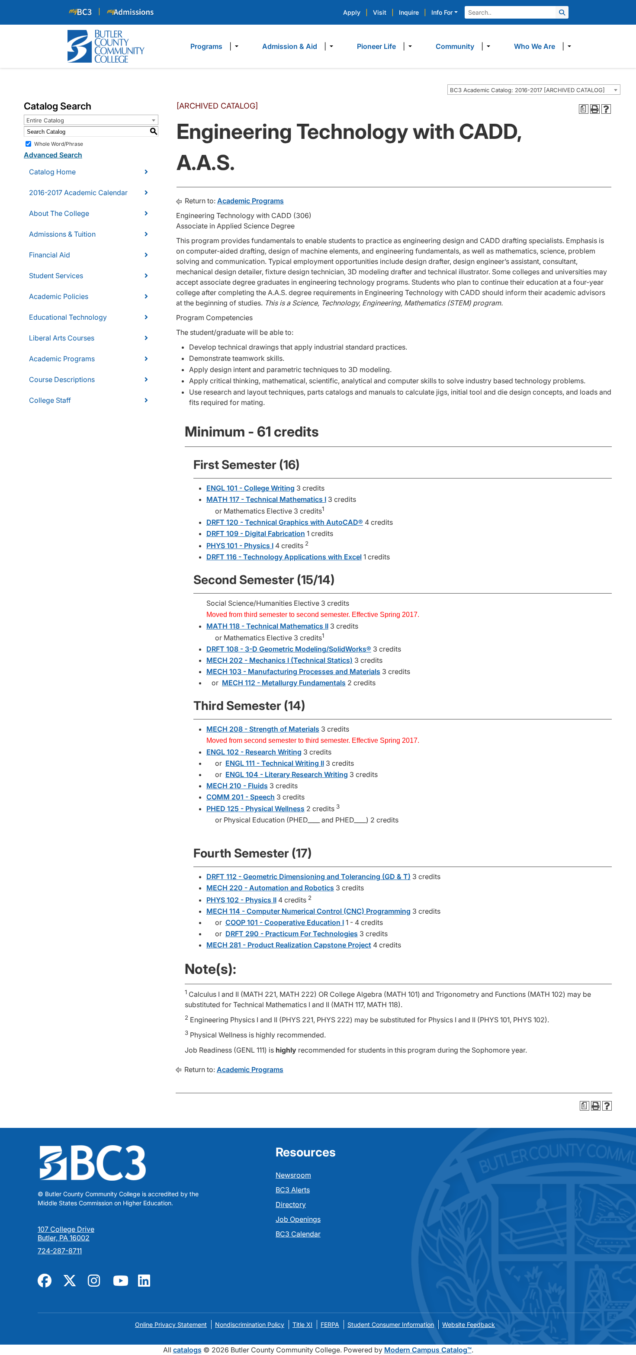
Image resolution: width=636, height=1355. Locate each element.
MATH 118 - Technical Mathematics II (267, 626)
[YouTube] (120, 1279)
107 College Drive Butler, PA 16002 (66, 1233)
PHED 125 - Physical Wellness (255, 808)
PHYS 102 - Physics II (241, 900)
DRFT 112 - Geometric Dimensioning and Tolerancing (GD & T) (308, 876)
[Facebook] (45, 1279)
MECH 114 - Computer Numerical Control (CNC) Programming (308, 911)
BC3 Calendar (298, 1234)
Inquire (409, 12)
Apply (351, 12)
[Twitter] (70, 1279)
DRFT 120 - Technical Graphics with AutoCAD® (284, 522)
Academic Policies (58, 296)
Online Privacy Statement (171, 1324)
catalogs (187, 1349)
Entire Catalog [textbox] (45, 120)
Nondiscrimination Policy (249, 1324)
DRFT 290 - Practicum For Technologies (291, 933)
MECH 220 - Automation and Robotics (270, 887)
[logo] (106, 45)
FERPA (330, 1324)
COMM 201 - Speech (240, 797)
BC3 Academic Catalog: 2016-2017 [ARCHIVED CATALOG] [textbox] (527, 90)
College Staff (50, 400)
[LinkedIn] (145, 1279)
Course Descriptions (62, 379)
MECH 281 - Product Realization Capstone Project (288, 945)
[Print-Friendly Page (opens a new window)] (595, 109)
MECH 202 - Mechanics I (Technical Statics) (279, 660)
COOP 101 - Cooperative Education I (284, 922)
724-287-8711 (60, 1250)
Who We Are (534, 46)
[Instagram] (95, 1279)
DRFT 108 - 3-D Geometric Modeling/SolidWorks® (288, 649)
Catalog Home (52, 171)
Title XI (302, 1324)
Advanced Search (53, 155)
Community (455, 46)
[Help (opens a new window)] (606, 109)
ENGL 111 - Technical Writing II (274, 763)
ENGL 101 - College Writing (250, 488)
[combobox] (533, 89)
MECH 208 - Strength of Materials (262, 729)
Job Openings (298, 1219)
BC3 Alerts (293, 1189)
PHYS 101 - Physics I (239, 545)
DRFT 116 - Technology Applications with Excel (284, 556)
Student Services (56, 275)
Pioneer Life (376, 46)
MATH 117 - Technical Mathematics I (266, 499)
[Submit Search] (562, 12)
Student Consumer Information (390, 1324)
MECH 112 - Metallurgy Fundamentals (284, 682)
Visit (379, 12)
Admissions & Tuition (62, 234)
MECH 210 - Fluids (237, 785)
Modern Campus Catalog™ (428, 1349)
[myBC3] (83, 11)
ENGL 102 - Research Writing (254, 752)
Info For (442, 12)
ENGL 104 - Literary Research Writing (286, 774)
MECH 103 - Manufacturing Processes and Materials (293, 671)
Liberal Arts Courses (61, 338)
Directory (291, 1204)
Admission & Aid (289, 46)
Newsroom (293, 1175)
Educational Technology (68, 317)
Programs (206, 46)
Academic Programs (62, 358)
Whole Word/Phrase (58, 144)
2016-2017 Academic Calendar (78, 192)
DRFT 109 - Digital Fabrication (255, 533)
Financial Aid (49, 254)
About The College (59, 213)
